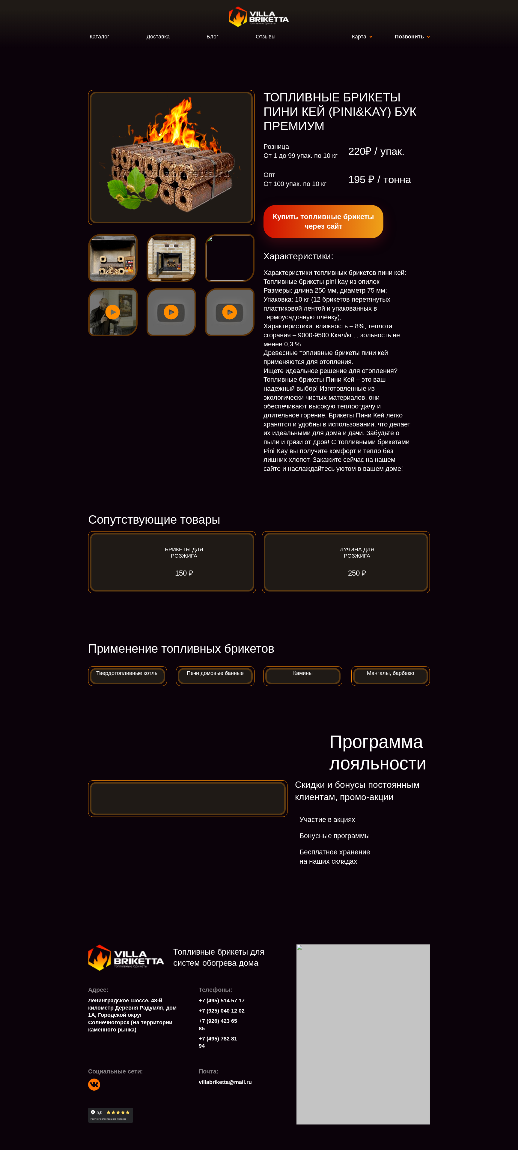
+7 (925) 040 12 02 (222, 1011)
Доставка (158, 37)
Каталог (99, 37)
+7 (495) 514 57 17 (222, 1001)
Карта (359, 37)
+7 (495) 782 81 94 (218, 1042)
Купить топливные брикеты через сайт (323, 221)
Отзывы (265, 37)
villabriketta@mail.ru (220, 1082)
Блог (213, 37)
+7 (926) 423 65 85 (218, 1024)
